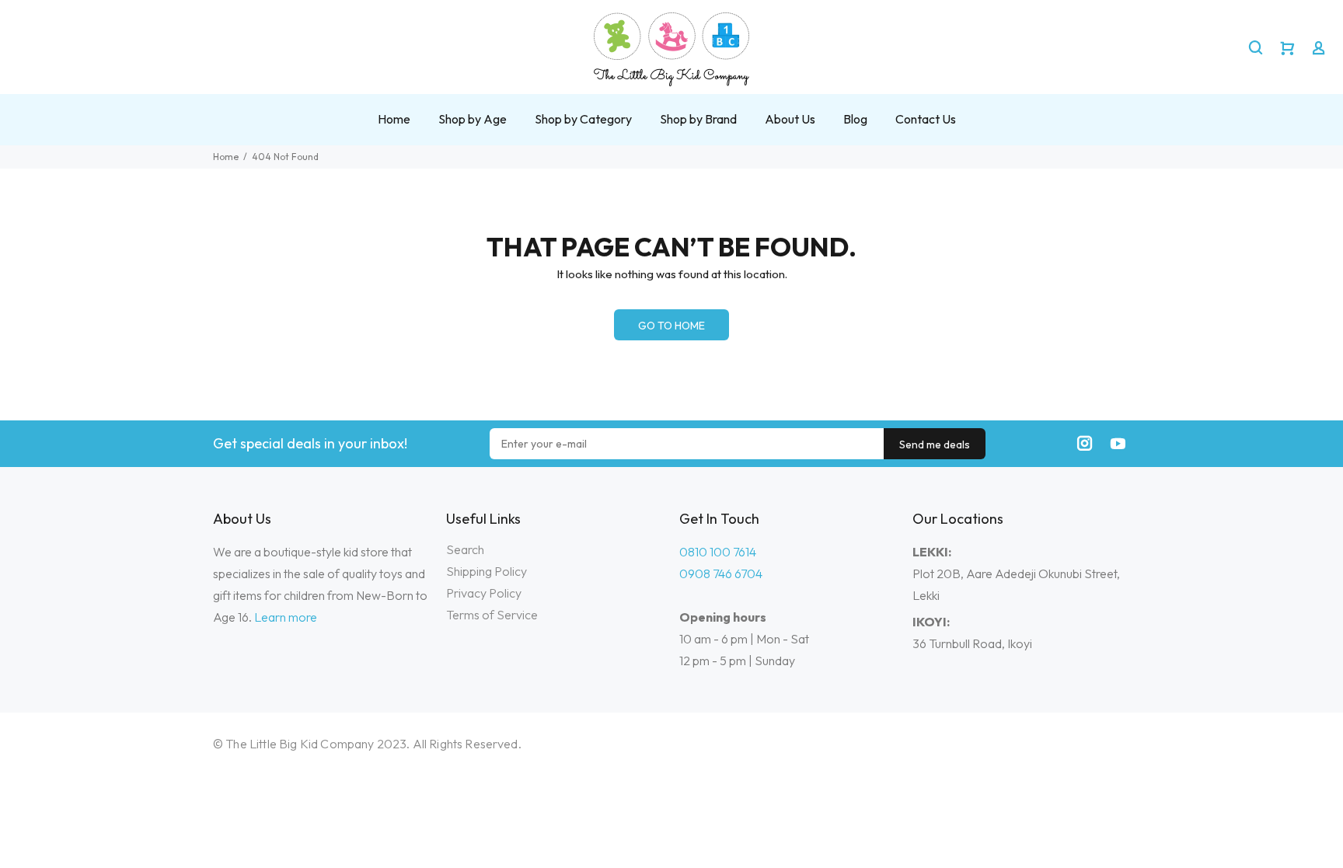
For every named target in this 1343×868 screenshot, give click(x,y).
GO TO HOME (671, 326)
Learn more (285, 617)
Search (465, 549)
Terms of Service (492, 614)
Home (226, 156)
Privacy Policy (484, 593)
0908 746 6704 (720, 573)
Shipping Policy (486, 571)
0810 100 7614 (717, 551)
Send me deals (934, 444)
